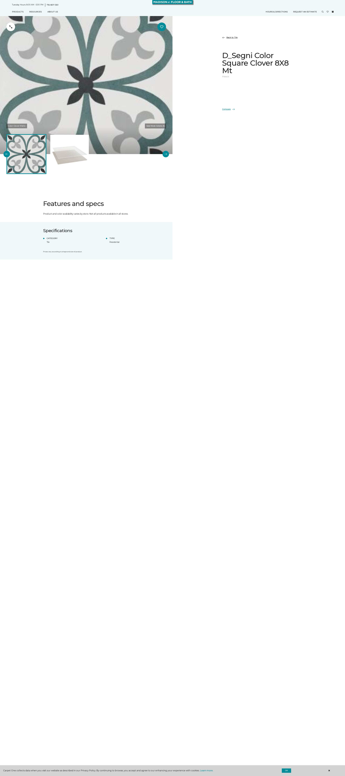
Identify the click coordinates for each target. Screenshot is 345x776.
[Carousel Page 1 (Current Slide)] (26, 154)
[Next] (166, 154)
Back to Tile (232, 37)
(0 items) (333, 12)
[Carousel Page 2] (69, 154)
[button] (322, 12)
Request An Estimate (305, 12)
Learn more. (206, 770)
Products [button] (18, 12)
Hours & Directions (277, 12)
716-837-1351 (52, 5)
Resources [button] (35, 12)
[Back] (7, 154)
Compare (226, 109)
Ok (286, 770)
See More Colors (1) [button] (155, 126)
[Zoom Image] (10, 27)
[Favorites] (327, 12)
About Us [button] (52, 12)
